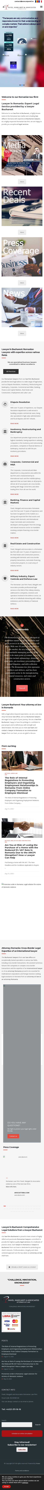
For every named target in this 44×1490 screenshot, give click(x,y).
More (22, 182)
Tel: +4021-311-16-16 (11, 1409)
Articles (7, 773)
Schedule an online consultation (22, 1433)
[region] (22, 49)
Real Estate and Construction (25, 543)
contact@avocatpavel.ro (24, 1)
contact (4, 730)
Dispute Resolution (20, 402)
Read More (14, 423)
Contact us (13, 1136)
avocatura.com (21, 1193)
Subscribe (22, 1450)
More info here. (11, 1187)
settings (25, 1482)
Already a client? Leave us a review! (23, 1267)
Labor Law (14, 773)
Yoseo (38, 1463)
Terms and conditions (22, 1471)
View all (22, 688)
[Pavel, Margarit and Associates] (19, 7)
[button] (20, 85)
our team (31, 728)
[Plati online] (11, 1322)
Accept (6, 1486)
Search (4, 1420)
